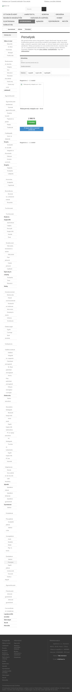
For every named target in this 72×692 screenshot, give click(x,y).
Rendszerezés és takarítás (9, 63)
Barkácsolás (10, 295)
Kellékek (10, 352)
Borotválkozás (9, 191)
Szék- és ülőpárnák (8, 138)
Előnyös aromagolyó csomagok (9, 389)
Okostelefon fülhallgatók (9, 408)
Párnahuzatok (9, 591)
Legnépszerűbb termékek (8, 615)
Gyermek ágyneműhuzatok (10, 109)
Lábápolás (11, 173)
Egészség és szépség (39, 18)
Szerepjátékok (10, 536)
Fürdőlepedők (8, 133)
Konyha (45, 14)
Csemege (9, 332)
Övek (9, 237)
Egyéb (8, 329)
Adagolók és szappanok (10, 357)
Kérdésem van (6, 1)
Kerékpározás (8, 344)
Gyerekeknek (25, 21)
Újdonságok (53, 21)
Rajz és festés (9, 549)
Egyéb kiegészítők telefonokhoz (9, 427)
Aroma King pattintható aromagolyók (9, 380)
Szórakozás (10, 321)
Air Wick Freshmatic (9, 48)
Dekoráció (9, 73)
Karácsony (10, 81)
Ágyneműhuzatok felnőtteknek (10, 103)
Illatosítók (9, 44)
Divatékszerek (10, 243)
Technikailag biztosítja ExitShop (11, 685)
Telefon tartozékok (8, 400)
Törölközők (10, 127)
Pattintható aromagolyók (9, 363)
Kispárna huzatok (8, 114)
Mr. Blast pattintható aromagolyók (9, 369)
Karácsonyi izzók (10, 86)
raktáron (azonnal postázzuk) (29, 62)
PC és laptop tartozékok (9, 434)
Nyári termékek (7, 337)
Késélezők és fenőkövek (10, 305)
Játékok (9, 507)
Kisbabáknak (9, 513)
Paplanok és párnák (9, 120)
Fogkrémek (11, 185)
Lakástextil (29, 14)
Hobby (59, 18)
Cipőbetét (9, 269)
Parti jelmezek (7, 259)
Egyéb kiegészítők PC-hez (9, 455)
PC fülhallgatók (9, 440)
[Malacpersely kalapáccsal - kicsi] (31, 94)
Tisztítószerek (9, 208)
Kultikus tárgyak (8, 578)
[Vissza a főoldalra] (4, 29)
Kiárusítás (8, 25)
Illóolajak (10, 52)
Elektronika (8, 21)
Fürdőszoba (10, 55)
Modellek (10, 542)
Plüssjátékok (9, 519)
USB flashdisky (7, 480)
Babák (9, 545)
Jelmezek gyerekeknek (8, 595)
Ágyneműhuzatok (9, 96)
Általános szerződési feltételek (52, 1)
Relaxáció (9, 283)
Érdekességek (9, 326)
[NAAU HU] (12, 7)
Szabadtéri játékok (10, 523)
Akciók (65, 21)
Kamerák (9, 461)
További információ (25, 66)
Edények (9, 156)
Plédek (9, 124)
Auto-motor (10, 309)
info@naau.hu (61, 659)
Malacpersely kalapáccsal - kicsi (31, 109)
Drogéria (60, 14)
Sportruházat (10, 222)
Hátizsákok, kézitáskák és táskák (9, 248)
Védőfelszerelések (10, 349)
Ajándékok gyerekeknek (9, 500)
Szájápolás (10, 182)
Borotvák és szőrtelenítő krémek (10, 196)
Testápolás (10, 171)
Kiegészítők (10, 231)
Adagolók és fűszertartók (9, 152)
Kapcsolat (17, 643)
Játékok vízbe (9, 529)
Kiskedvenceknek (10, 292)
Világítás (9, 67)
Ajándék (39, 21)
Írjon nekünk (27, 1)
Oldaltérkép (17, 657)
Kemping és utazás (9, 314)
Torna (8, 280)
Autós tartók (8, 420)
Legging (9, 225)
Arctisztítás (9, 179)
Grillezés (9, 318)
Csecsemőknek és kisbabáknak (9, 610)
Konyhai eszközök (8, 161)
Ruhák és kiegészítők (12, 18)
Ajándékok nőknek (9, 489)
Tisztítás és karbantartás (9, 447)
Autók (9, 539)
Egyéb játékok (8, 566)
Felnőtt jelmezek (9, 264)
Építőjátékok (9, 556)
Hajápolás (9, 168)
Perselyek (10, 562)
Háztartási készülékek (9, 77)
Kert (8, 70)
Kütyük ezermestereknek (10, 299)
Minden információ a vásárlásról (17, 653)
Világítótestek (8, 467)
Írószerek (10, 574)
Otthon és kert (10, 14)
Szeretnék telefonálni (17, 1)
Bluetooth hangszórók (9, 414)
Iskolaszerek (10, 571)
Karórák (10, 234)
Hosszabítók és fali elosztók (9, 474)
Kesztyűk (9, 228)
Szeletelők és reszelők (9, 146)
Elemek (9, 470)
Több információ (62, 655)
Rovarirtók (10, 202)
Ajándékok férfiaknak (9, 494)
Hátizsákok (11, 254)
